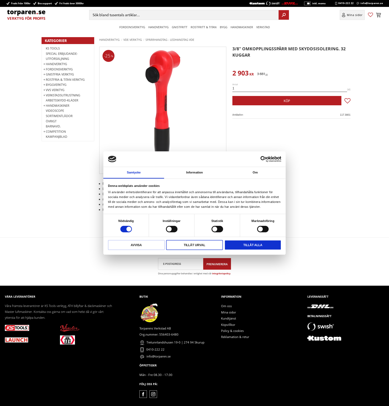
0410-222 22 (346, 3)
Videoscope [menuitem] (55, 111)
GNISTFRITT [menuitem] (179, 27)
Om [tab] (255, 172)
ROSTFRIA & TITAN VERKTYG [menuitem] (65, 80)
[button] (370, 14)
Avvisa (136, 245)
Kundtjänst (228, 318)
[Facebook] (143, 394)
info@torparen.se (371, 3)
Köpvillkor (228, 325)
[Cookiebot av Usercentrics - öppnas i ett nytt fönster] (263, 159)
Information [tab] (194, 172)
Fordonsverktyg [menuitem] (132, 27)
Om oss (226, 306)
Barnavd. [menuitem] (53, 126)
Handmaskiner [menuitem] (242, 27)
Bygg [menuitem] (223, 27)
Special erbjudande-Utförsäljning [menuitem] (62, 56)
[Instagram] (153, 394)
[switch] (171, 229)
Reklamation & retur (235, 337)
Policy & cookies (232, 331)
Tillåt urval (194, 245)
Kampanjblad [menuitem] (56, 137)
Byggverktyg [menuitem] (56, 85)
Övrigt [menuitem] (51, 121)
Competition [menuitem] (56, 131)
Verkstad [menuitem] (263, 27)
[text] (243, 73)
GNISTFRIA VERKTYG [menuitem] (60, 74)
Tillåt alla (252, 245)
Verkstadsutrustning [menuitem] (63, 95)
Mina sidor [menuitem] (355, 15)
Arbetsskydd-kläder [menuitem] (62, 100)
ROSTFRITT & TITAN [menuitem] (204, 27)
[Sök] (284, 14)
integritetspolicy (221, 273)
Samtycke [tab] (134, 172)
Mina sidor (228, 312)
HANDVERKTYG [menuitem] (158, 27)
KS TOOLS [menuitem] (53, 48)
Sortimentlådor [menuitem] (59, 116)
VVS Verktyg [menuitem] (55, 90)
